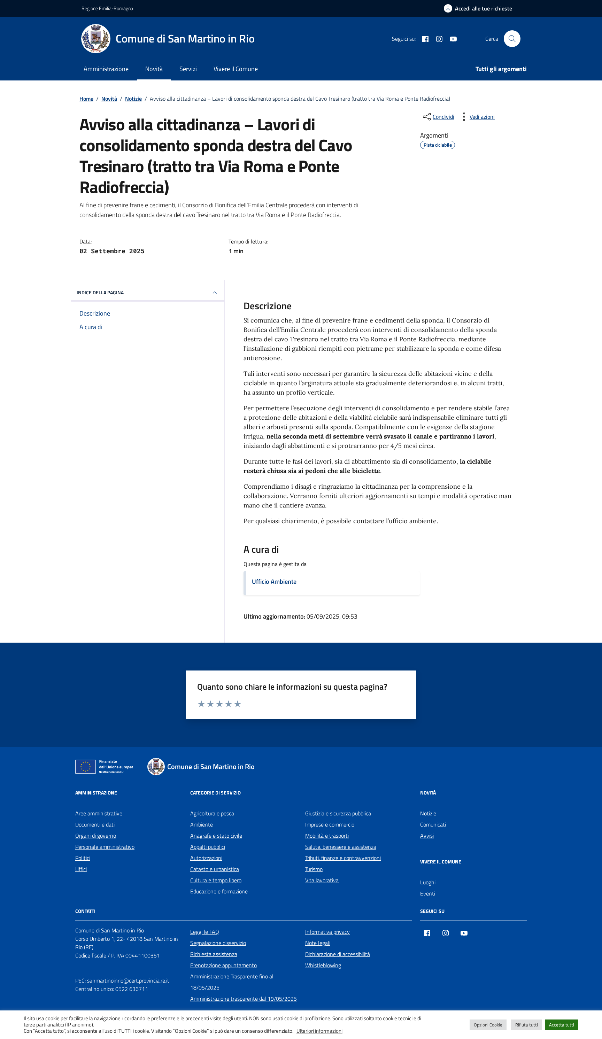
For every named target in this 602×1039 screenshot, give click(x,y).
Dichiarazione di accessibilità (337, 954)
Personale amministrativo (104, 847)
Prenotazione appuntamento (223, 965)
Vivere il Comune (236, 68)
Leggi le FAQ (204, 932)
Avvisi (427, 835)
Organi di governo (95, 835)
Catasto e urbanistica (214, 869)
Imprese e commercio (329, 824)
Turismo (314, 869)
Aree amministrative (98, 813)
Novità (154, 68)
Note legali (317, 943)
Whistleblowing (323, 965)
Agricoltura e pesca (212, 813)
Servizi (188, 68)
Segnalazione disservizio (218, 943)
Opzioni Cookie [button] (488, 1024)
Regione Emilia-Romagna (107, 8)
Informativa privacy (327, 932)
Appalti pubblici (207, 847)
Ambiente (201, 824)
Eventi (427, 893)
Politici (82, 858)
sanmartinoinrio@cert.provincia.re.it (128, 980)
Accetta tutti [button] (561, 1024)
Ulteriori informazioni (319, 1031)
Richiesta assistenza (213, 954)
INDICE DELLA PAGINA (100, 292)
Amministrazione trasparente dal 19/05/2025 (243, 998)
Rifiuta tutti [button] (526, 1024)
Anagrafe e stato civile (216, 835)
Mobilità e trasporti (327, 835)
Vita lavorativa (322, 880)
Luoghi (427, 882)
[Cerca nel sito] (512, 38)
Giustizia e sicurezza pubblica (338, 813)
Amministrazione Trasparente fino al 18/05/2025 (231, 982)
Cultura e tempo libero (215, 880)
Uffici (81, 869)
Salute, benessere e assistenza (340, 847)
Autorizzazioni (206, 858)
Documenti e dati (95, 824)
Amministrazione (106, 68)
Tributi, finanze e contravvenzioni (343, 858)
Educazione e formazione (219, 891)
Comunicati (433, 824)
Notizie (428, 813)
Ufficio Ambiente (274, 581)
